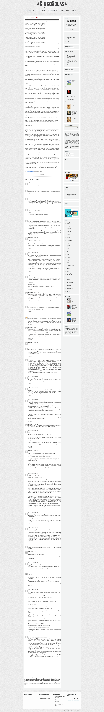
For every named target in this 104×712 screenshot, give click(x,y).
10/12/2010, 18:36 (36, 327)
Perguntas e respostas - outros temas (72, 197)
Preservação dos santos (71, 277)
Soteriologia (68, 146)
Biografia (68, 237)
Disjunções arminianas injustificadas (70, 35)
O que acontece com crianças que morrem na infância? (74, 300)
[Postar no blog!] (41, 174)
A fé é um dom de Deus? (71, 96)
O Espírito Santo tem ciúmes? (74, 90)
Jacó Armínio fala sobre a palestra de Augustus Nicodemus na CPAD (74, 113)
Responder (30, 187)
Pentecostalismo (69, 274)
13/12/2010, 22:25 (33, 551)
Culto (67, 246)
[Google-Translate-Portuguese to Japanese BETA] (46, 697)
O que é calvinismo (73, 105)
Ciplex (75, 710)
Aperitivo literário (69, 225)
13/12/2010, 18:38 (35, 527)
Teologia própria (69, 287)
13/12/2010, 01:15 (35, 348)
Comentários (68, 155)
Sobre (29, 10)
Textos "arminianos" (75, 146)
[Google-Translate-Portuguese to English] (47, 697)
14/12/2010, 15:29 (35, 562)
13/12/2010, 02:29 (35, 376)
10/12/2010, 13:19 (35, 182)
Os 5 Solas (35, 10)
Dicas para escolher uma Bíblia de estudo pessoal (71, 77)
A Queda (68, 41)
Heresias (66, 139)
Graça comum (75, 137)
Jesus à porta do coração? (71, 102)
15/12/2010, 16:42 (35, 635)
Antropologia (69, 223)
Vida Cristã (68, 148)
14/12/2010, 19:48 (33, 573)
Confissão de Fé (69, 242)
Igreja (77, 139)
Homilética (74, 139)
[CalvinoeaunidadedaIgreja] (42, 18)
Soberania (76, 145)
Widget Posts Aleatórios (75, 127)
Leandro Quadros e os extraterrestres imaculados (74, 307)
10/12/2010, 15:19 (35, 189)
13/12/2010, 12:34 (35, 430)
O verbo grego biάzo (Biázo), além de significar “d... (71, 61)
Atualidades (72, 133)
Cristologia (67, 136)
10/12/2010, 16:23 (35, 252)
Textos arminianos (70, 290)
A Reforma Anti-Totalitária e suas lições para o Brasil (60, 699)
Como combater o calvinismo (71, 99)
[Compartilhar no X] (42, 174)
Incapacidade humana (70, 140)
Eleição (72, 136)
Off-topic (68, 271)
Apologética (67, 133)
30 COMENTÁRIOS (51, 19)
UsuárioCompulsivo (77, 704)
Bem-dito (68, 234)
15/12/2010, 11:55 (35, 589)
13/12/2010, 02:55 (35, 387)
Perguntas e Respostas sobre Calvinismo (71, 195)
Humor (68, 262)
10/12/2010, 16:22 (35, 237)
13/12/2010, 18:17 (35, 473)
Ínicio (25, 10)
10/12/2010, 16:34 (36, 292)
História (70, 139)
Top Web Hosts (66, 710)
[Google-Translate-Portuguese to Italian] (44, 697)
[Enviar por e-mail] (40, 174)
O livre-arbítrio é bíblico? (74, 81)
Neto (29, 551)
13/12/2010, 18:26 (35, 512)
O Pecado (68, 39)
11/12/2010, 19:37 (35, 342)
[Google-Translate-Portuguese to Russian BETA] (48, 697)
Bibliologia (76, 134)
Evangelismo (67, 137)
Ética (67, 251)
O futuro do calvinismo (30, 171)
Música (70, 141)
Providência (76, 143)
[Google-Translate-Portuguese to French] (41, 697)
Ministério (68, 268)
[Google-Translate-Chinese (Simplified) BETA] (40, 697)
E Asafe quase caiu (70, 87)
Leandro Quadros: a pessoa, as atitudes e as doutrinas (75, 320)
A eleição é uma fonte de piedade (71, 38)
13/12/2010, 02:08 (35, 359)
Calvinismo (42, 10)
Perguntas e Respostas (52, 10)
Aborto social (57, 701)
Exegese (68, 254)
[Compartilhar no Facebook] (43, 174)
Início (67, 189)
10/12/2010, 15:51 (35, 197)
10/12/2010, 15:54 (35, 209)
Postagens (68, 153)
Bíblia (67, 10)
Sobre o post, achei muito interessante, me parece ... (71, 56)
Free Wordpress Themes (31, 710)
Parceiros (61, 10)
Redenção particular (68, 145)
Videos (72, 148)
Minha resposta (69, 266)
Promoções (71, 143)
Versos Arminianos (70, 192)
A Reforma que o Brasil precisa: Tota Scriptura (60, 697)
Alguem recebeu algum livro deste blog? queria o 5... (71, 65)
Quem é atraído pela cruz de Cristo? (59, 705)
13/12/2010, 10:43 (35, 424)
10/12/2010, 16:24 (35, 275)
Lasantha (42, 710)
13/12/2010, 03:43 (35, 399)
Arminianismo (69, 228)
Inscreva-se (73, 10)
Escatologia (77, 136)
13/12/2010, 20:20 (35, 546)
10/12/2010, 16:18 (36, 220)
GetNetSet (78, 710)
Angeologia (68, 222)
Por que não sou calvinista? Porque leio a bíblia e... (71, 54)
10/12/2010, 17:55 (35, 306)
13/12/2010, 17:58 (35, 450)
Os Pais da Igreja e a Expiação (60, 702)
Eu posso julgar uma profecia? (74, 118)
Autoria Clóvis (69, 231)
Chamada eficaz (75, 135)
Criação (68, 243)
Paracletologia (76, 141)
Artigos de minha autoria (71, 191)
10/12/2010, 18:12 (35, 317)
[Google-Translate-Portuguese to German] (43, 697)
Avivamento (71, 134)
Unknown (30, 317)
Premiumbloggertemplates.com (49, 710)
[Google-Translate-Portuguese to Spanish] (50, 697)
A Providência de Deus (70, 43)
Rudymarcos (30, 220)
